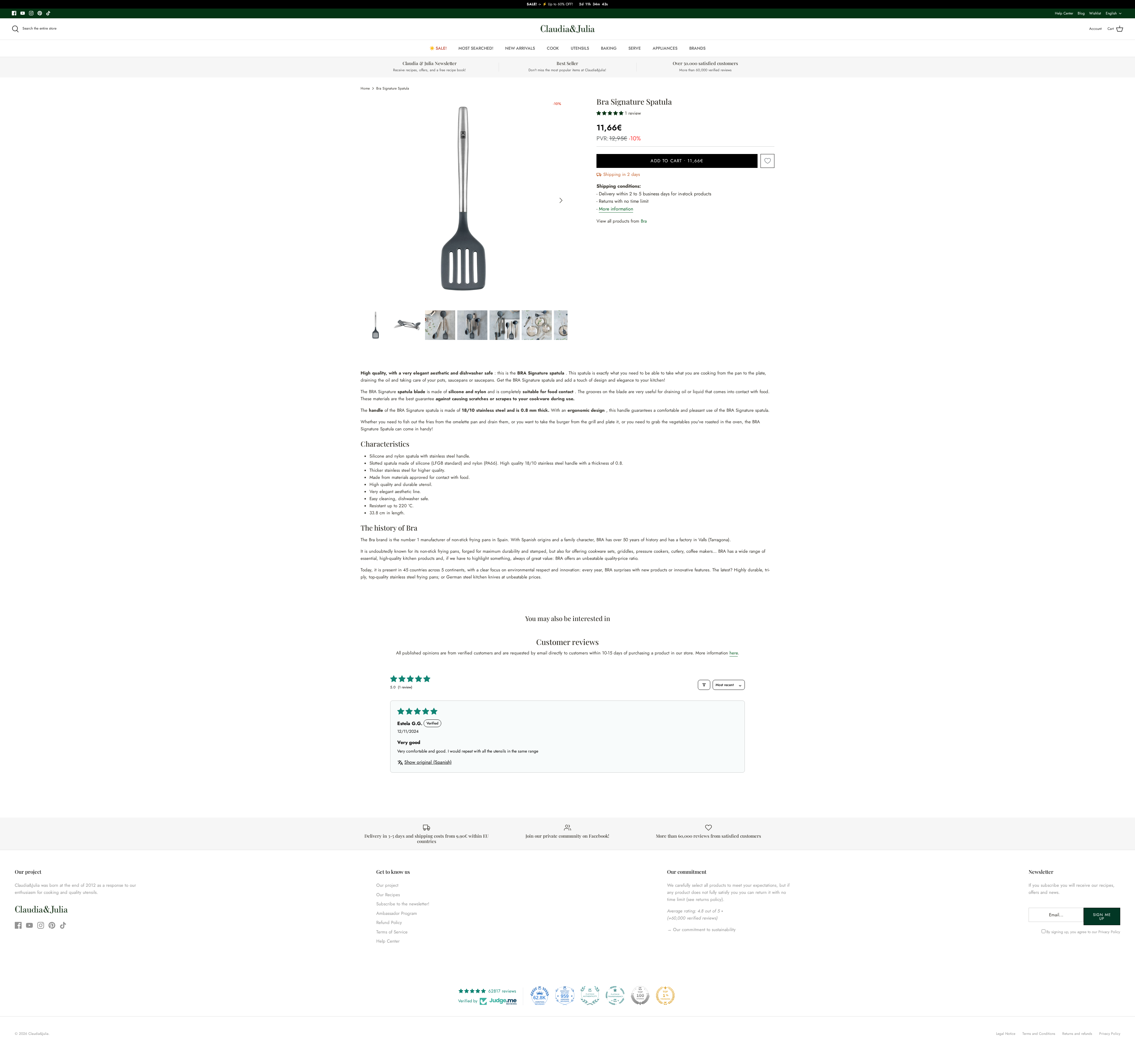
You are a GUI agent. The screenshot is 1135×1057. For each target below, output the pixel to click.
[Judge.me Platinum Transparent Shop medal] (615, 995)
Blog (1081, 13)
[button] (610, 113)
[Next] (561, 200)
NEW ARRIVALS (520, 48)
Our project (387, 885)
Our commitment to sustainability (704, 929)
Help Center (1064, 13)
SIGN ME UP (1101, 916)
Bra (644, 221)
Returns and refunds (1077, 1033)
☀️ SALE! (438, 48)
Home (365, 88)
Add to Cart (677, 161)
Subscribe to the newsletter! (402, 904)
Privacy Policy (1109, 932)
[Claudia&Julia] (567, 29)
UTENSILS (580, 48)
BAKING (609, 48)
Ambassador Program (396, 913)
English (1111, 13)
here (733, 653)
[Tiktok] (48, 13)
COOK (553, 48)
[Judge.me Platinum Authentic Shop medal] (590, 995)
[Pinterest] (40, 13)
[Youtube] (22, 13)
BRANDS (697, 48)
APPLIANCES (665, 48)
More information (616, 208)
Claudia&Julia (38, 1033)
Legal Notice (1005, 1033)
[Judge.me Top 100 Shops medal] (640, 995)
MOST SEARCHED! (475, 48)
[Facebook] (14, 13)
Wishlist (1095, 13)
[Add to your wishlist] (767, 161)
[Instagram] (31, 13)
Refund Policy (389, 922)
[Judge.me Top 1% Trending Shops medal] (665, 995)
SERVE (634, 48)
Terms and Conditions (1038, 1033)
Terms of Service (392, 932)
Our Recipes (388, 894)
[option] (464, 200)
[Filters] (704, 685)
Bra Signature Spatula (392, 88)
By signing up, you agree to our (1083, 932)
